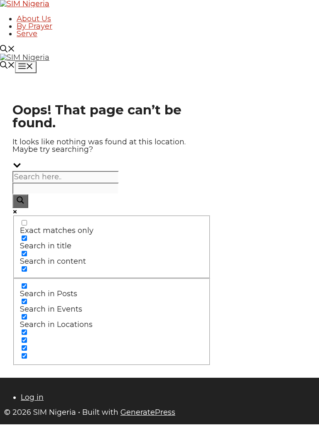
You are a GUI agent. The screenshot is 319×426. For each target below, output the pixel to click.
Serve (27, 33)
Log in (32, 397)
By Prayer (34, 26)
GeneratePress (147, 412)
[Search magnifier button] (20, 201)
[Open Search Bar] (7, 49)
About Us (34, 18)
